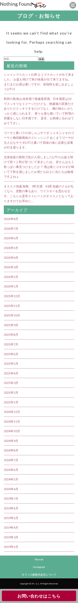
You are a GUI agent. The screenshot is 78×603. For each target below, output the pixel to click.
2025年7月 (11, 344)
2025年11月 (12, 306)
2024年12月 (12, 412)
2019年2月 (11, 546)
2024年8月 (11, 450)
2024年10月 (12, 431)
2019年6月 (11, 508)
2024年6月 (11, 469)
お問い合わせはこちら (39, 595)
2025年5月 (11, 363)
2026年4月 (11, 257)
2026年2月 (11, 277)
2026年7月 (11, 228)
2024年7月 (11, 460)
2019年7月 (11, 498)
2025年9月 (11, 325)
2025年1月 (11, 402)
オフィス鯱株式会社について (39, 574)
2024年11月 (12, 421)
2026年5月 (11, 248)
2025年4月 (11, 373)
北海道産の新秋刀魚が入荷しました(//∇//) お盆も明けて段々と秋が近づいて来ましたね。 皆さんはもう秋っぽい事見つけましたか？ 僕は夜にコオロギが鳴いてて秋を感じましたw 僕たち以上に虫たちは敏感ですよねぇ (39, 166)
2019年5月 (11, 518)
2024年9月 (11, 440)
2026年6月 (11, 238)
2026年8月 (11, 219)
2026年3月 (11, 267)
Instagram (39, 566)
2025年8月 (11, 334)
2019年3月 (11, 537)
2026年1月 (11, 286)
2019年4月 (11, 527)
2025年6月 (11, 354)
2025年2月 (11, 392)
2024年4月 (11, 489)
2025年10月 (12, 315)
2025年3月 (11, 383)
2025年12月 (12, 296)
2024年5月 (11, 479)
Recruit (39, 559)
